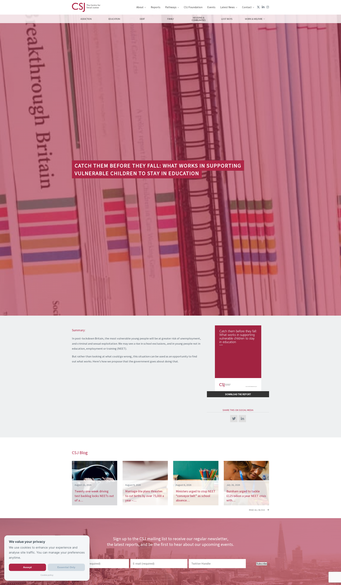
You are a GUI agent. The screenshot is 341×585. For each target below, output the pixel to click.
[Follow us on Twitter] (258, 7)
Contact (247, 7)
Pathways (171, 7)
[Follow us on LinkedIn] (263, 7)
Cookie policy (46, 575)
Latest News (227, 7)
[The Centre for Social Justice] (86, 7)
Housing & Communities (199, 19)
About (140, 7)
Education (114, 18)
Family (170, 18)
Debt (142, 18)
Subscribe (261, 563)
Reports (155, 7)
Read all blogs (257, 510)
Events (211, 7)
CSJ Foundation (193, 7)
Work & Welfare (253, 18)
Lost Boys (226, 18)
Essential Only (66, 567)
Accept (27, 567)
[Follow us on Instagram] (267, 7)
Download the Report (238, 394)
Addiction (85, 18)
